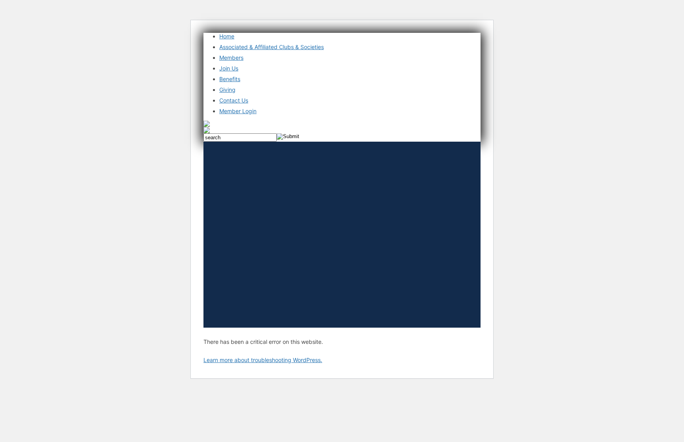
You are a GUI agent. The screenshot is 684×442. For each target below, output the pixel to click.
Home (226, 36)
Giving (227, 89)
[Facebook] (206, 125)
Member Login (237, 111)
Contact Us (233, 100)
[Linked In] (206, 131)
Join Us (228, 68)
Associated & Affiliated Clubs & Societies (271, 47)
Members (231, 57)
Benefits (229, 79)
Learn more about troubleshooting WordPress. (262, 360)
